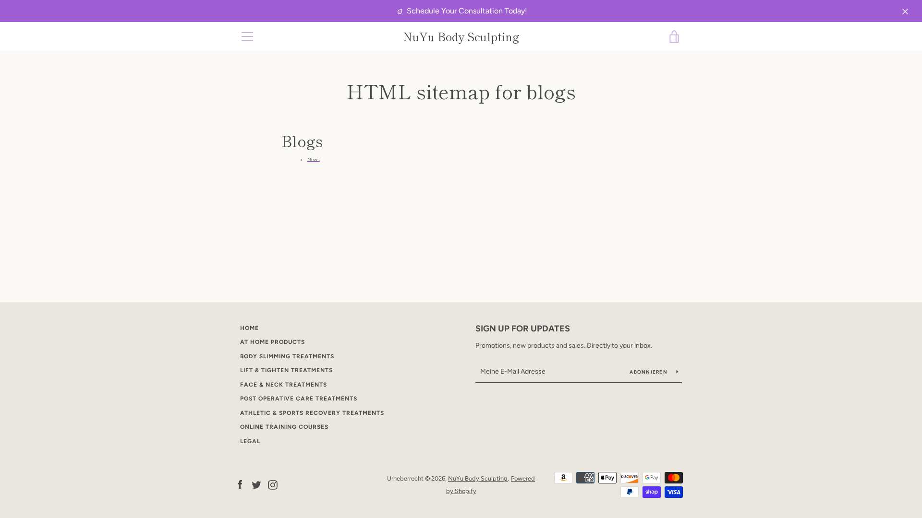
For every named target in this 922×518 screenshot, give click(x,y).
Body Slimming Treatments (287, 356)
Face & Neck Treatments (283, 384)
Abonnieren (649, 372)
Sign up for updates (522, 328)
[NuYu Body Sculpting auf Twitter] (256, 484)
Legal (250, 441)
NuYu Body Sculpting (461, 37)
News (313, 159)
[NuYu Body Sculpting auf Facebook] (240, 484)
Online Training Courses (284, 427)
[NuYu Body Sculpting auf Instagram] (273, 484)
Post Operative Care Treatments (298, 398)
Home (249, 328)
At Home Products (272, 342)
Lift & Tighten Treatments (286, 370)
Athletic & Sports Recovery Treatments (312, 413)
